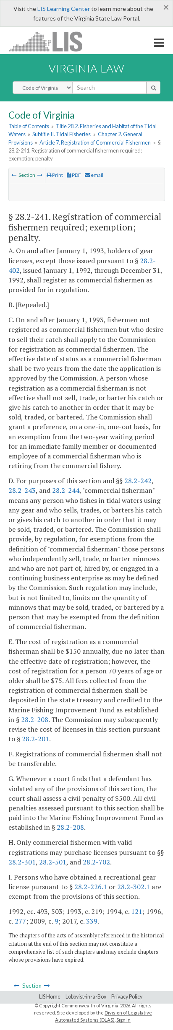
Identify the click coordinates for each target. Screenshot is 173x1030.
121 (136, 911)
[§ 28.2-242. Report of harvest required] (39, 175)
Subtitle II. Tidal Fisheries (61, 134)
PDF (76, 175)
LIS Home (49, 997)
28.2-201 (35, 738)
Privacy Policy (126, 997)
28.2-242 (138, 480)
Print (57, 175)
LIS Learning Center (63, 8)
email (96, 175)
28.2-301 (22, 862)
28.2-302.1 (133, 886)
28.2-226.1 (90, 886)
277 (20, 921)
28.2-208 (34, 719)
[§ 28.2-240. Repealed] (13, 175)
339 (91, 921)
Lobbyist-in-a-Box (86, 997)
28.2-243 (22, 490)
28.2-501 (52, 862)
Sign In (123, 1019)
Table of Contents (28, 126)
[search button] (153, 87)
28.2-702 (96, 862)
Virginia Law (86, 68)
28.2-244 (65, 490)
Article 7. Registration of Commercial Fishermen (95, 142)
